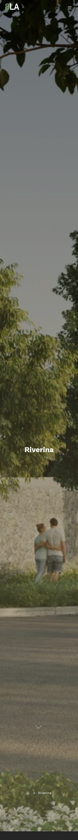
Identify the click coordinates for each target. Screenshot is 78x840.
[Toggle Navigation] (69, 8)
